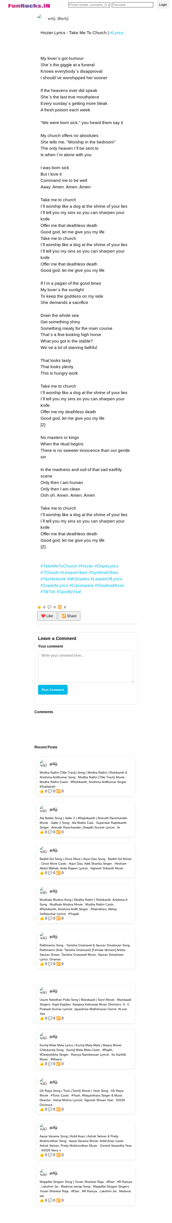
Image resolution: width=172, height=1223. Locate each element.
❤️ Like (47, 616)
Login (163, 4)
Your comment (50, 646)
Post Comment (53, 689)
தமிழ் (53, 764)
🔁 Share (69, 616)
